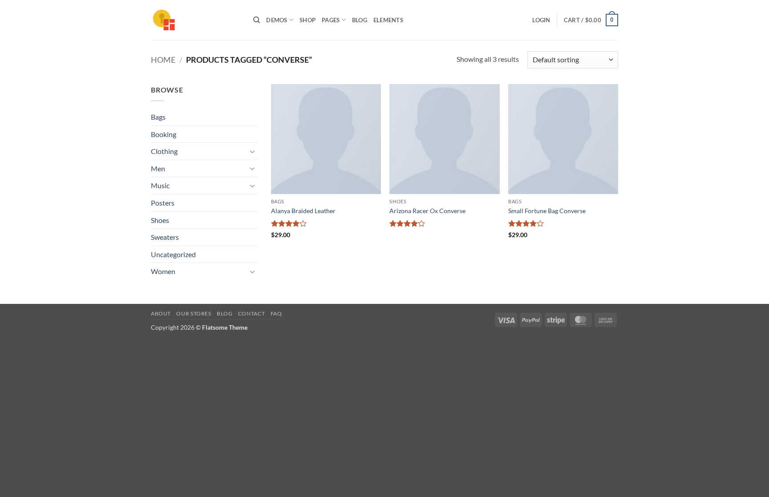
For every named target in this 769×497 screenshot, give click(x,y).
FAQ (276, 313)
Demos (276, 20)
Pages (331, 20)
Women (163, 271)
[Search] (256, 20)
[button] (541, 20)
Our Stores (193, 313)
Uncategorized (173, 254)
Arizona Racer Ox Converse (427, 210)
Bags (158, 117)
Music (160, 185)
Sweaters (165, 237)
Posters (162, 202)
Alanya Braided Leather (303, 210)
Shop (308, 20)
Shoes (160, 220)
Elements (388, 20)
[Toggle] (252, 151)
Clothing (164, 151)
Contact (251, 313)
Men (158, 168)
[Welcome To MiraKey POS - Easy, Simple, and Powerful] (195, 20)
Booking (163, 134)
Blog (359, 20)
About (161, 313)
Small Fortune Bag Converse (547, 210)
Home (163, 60)
